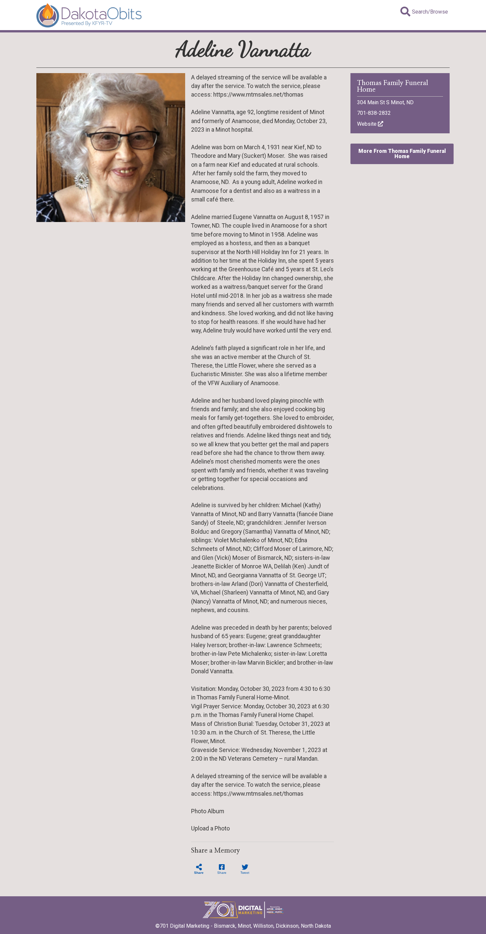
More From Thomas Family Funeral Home (402, 153)
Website (367, 124)
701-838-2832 (374, 113)
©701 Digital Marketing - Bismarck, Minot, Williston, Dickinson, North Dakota (243, 926)
